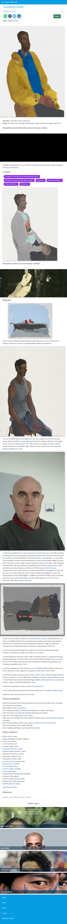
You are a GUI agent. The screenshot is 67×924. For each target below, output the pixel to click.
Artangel (60, 657)
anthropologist (41, 560)
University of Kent (39, 675)
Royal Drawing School (37, 686)
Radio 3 (41, 690)
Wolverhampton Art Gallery (11, 784)
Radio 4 (29, 677)
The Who (8, 444)
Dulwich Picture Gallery (39, 639)
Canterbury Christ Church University (44, 723)
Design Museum (50, 680)
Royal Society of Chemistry (11, 764)
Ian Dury (32, 439)
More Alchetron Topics (10, 787)
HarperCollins (52, 565)
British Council (7, 736)
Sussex (57, 341)
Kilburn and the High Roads (24, 441)
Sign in (57, 16)
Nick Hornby (36, 558)
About (4, 897)
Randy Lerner (29, 668)
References (24, 184)
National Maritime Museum (47, 568)
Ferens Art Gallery (8, 744)
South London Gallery (9, 771)
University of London (13, 563)
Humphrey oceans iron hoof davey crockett (19, 180)
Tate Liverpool (21, 708)
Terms (4, 903)
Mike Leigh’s (41, 671)
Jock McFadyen (23, 710)
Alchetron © (7, 918)
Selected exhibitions (54, 180)
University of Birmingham (11, 776)
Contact (4, 913)
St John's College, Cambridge (12, 769)
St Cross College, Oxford (10, 766)
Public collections (10, 184)
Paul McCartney (23, 553)
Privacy (4, 908)
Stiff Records (13, 449)
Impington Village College (54, 690)
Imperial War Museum (10, 749)
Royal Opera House (9, 761)
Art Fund (24, 664)
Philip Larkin (41, 556)
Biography (40, 180)
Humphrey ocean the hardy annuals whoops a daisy (21, 176)
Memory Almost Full (25, 580)
